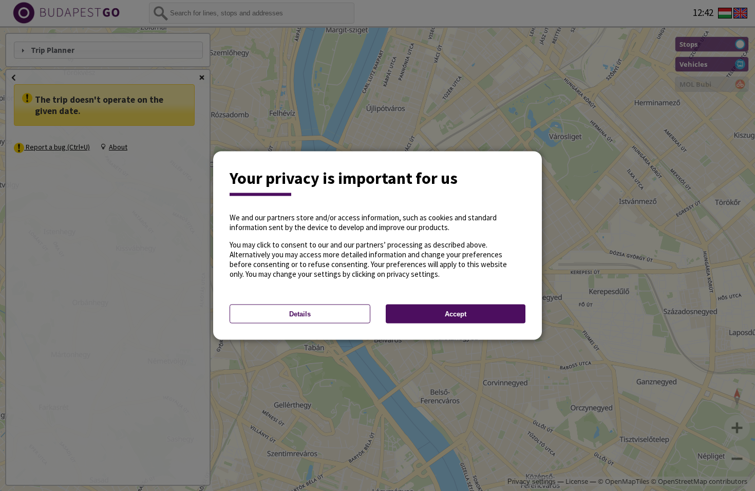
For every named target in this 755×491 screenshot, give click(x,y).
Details (300, 314)
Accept (455, 314)
